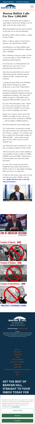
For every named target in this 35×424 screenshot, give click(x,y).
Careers (17, 357)
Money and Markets (8, 1)
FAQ (17, 374)
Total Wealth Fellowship (22, 1)
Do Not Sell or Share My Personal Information (17, 369)
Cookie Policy (17, 367)
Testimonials (17, 354)
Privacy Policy (17, 364)
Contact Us (17, 372)
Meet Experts (17, 352)
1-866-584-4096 (23, 328)
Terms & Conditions (17, 359)
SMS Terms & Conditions (17, 362)
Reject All (17, 415)
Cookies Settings (17, 410)
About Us (17, 349)
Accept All (17, 420)
